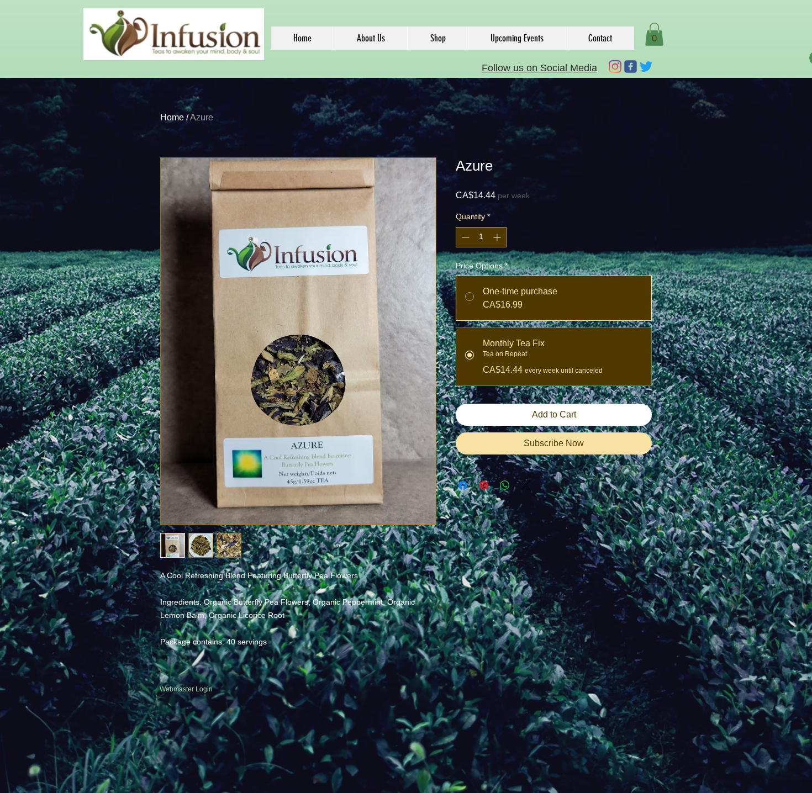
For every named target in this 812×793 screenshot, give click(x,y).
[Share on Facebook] (463, 485)
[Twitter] (646, 66)
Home (172, 117)
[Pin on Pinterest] (484, 485)
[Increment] (498, 237)
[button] (654, 34)
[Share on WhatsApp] (505, 485)
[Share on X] (525, 485)
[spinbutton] (481, 237)
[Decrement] (464, 237)
